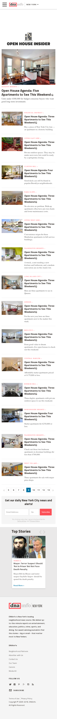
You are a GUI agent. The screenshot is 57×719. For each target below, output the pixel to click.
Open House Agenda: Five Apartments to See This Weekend (27, 92)
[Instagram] (28, 684)
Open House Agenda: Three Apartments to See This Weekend (39, 119)
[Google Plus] (24, 684)
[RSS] (33, 684)
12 (43, 489)
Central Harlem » (33, 358)
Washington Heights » (34, 248)
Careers (12, 667)
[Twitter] (10, 684)
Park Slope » (30, 192)
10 (33, 489)
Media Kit (13, 671)
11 (38, 489)
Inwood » (28, 302)
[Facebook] (15, 684)
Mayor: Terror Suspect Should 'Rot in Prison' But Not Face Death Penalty (28, 566)
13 (48, 489)
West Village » (31, 463)
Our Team (13, 663)
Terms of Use (21, 521)
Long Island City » (33, 276)
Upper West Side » (32, 220)
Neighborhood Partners (18, 651)
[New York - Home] (16, 4)
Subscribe (46, 512)
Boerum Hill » (31, 384)
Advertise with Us (16, 655)
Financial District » (34, 113)
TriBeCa (17, 561)
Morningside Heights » (35, 409)
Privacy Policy (35, 521)
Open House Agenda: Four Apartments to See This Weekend (38, 173)
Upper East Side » (32, 138)
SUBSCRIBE (18, 690)
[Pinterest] (19, 684)
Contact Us (13, 659)
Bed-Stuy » (29, 330)
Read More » (19, 585)
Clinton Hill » (31, 166)
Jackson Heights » (10, 87)
